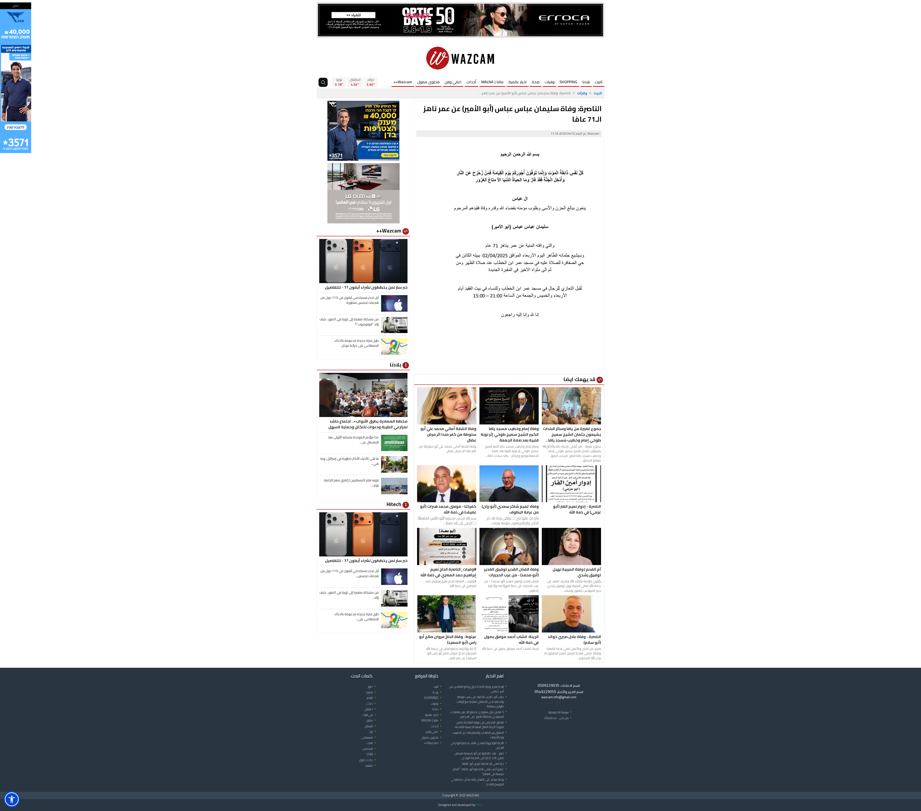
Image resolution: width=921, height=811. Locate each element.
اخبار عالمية (517, 81)
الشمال (371, 726)
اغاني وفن (453, 81)
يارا (373, 731)
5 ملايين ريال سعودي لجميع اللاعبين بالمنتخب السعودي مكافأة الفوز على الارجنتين (479, 714)
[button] (12, 799)
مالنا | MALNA (492, 81)
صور (372, 686)
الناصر (371, 698)
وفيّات (582, 93)
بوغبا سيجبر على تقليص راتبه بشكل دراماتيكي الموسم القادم (479, 782)
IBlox (479, 805)
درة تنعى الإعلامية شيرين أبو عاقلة (485, 763)
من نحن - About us (558, 718)
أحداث (471, 81)
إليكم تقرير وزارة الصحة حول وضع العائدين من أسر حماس (478, 689)
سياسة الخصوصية (560, 712)
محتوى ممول (428, 81)
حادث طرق (368, 760)
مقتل (371, 720)
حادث (371, 703)
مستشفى (369, 737)
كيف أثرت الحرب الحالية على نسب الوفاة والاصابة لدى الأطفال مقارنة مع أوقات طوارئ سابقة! (482, 701)
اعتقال (371, 709)
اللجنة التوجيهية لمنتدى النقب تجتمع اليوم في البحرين (479, 745)
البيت (598, 81)
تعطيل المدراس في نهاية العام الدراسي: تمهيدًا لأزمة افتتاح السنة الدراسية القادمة (481, 725)
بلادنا (586, 81)
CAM (371, 754)
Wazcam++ (402, 81)
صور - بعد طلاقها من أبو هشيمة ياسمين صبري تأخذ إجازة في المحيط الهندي (481, 756)
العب (372, 743)
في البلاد (369, 715)
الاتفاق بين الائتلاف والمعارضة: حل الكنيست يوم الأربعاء (480, 735)
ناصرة (371, 692)
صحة (536, 81)
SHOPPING (568, 81)
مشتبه (371, 765)
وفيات (550, 81)
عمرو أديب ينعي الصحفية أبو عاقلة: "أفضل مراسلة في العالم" (480, 771)
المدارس (369, 748)
